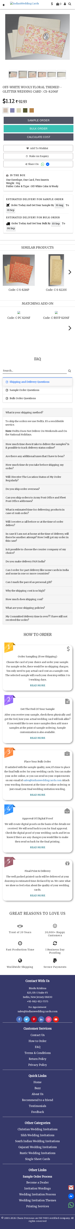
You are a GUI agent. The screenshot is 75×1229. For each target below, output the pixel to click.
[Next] (69, 272)
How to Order (37, 1041)
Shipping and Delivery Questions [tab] (29, 381)
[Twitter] (26, 1019)
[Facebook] (19, 1019)
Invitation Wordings (37, 1188)
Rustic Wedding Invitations (37, 1153)
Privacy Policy (37, 1065)
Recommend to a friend (37, 1100)
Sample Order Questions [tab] (24, 390)
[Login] (65, 4)
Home (37, 1082)
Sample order (39, 120)
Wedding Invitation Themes (37, 1200)
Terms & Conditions (37, 1053)
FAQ (37, 1047)
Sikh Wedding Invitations (37, 1135)
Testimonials (37, 1106)
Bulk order (39, 128)
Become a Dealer (37, 1182)
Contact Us (38, 1035)
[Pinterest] (34, 1019)
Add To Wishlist (39, 148)
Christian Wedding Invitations (38, 1129)
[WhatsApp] (43, 164)
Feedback (37, 1112)
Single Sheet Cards (37, 1159)
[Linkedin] (41, 1019)
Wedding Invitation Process (37, 1194)
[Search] (69, 4)
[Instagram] (48, 1019)
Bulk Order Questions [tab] (22, 398)
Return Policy (37, 1059)
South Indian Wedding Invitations (37, 1141)
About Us (37, 1094)
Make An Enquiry (39, 156)
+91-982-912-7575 (37, 1001)
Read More (37, 685)
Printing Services (37, 1206)
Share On (33, 164)
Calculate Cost (38, 137)
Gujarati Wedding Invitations (37, 1147)
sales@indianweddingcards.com (42, 780)
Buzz (38, 1088)
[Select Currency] (52, 4)
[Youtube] (55, 1019)
